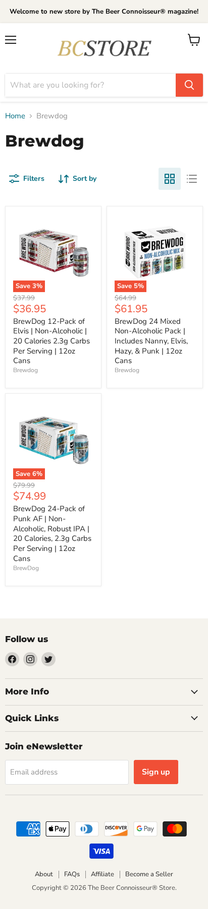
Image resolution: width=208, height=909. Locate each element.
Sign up (156, 772)
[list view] (192, 179)
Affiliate (102, 874)
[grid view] (170, 179)
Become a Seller (149, 874)
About (44, 874)
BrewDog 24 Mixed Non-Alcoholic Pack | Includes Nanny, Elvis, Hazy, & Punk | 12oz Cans (151, 341)
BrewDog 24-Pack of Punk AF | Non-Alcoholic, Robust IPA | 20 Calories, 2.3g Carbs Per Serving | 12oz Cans (52, 533)
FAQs (72, 874)
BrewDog (26, 568)
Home (15, 116)
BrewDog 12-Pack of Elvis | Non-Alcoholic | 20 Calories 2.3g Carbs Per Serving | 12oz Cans (51, 341)
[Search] (189, 85)
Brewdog (25, 370)
